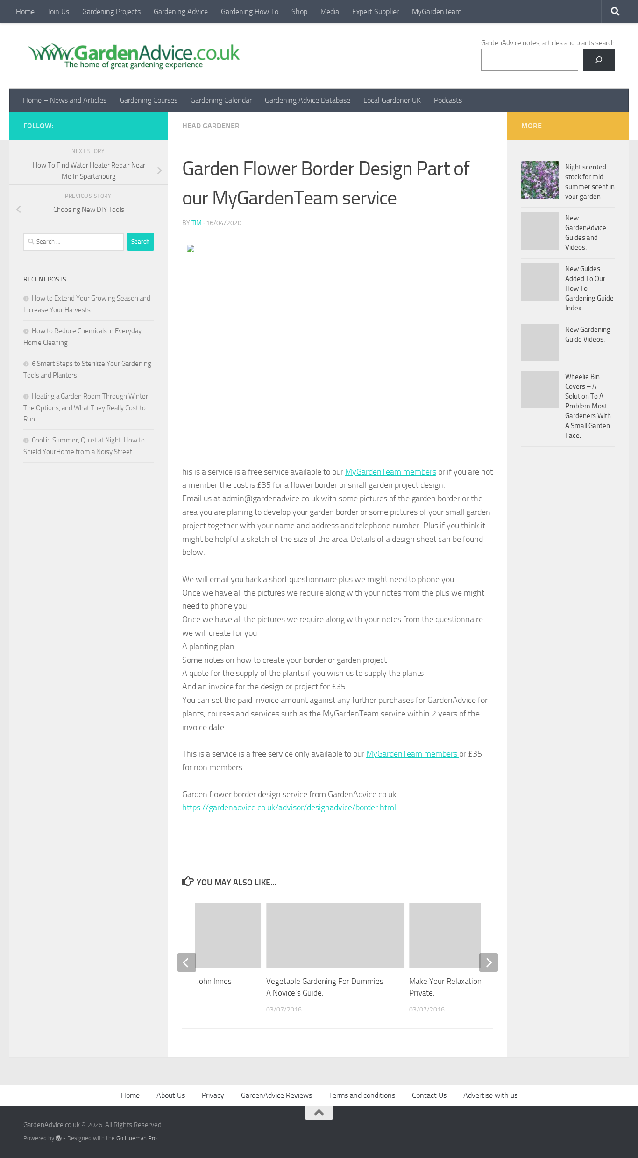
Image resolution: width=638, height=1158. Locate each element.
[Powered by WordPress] (59, 1138)
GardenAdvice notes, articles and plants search (548, 43)
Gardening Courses (148, 100)
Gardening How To (249, 11)
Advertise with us (490, 1095)
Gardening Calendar (221, 100)
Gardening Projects (111, 11)
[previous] (186, 962)
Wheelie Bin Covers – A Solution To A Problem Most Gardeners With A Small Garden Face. (588, 406)
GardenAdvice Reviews (276, 1095)
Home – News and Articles (64, 100)
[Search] (599, 60)
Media (329, 11)
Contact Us (429, 1095)
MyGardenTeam (436, 11)
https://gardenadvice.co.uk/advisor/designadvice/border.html (289, 807)
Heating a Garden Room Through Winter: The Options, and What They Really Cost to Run (86, 407)
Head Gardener (211, 125)
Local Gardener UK (392, 100)
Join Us (58, 11)
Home (25, 11)
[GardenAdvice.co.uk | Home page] (132, 56)
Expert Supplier (375, 11)
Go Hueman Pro (136, 1138)
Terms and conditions (362, 1095)
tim (196, 223)
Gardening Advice (181, 11)
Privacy (213, 1095)
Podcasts (448, 100)
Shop (299, 11)
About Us (170, 1095)
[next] (488, 962)
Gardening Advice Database (307, 100)
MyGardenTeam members (390, 472)
